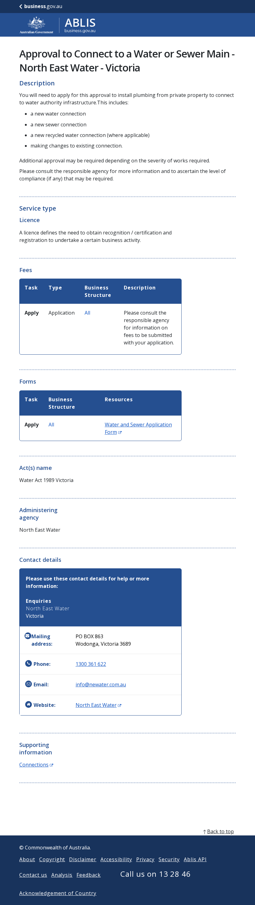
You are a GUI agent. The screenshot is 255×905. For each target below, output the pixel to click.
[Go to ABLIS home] (57, 25)
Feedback (88, 874)
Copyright (52, 859)
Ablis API (195, 859)
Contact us (33, 874)
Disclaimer (82, 859)
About (27, 859)
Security (169, 859)
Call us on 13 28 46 (155, 874)
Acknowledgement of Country (57, 893)
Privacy (145, 859)
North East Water (98, 705)
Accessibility (116, 859)
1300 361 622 (91, 664)
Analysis (62, 874)
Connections (36, 764)
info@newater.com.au (101, 684)
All (87, 312)
